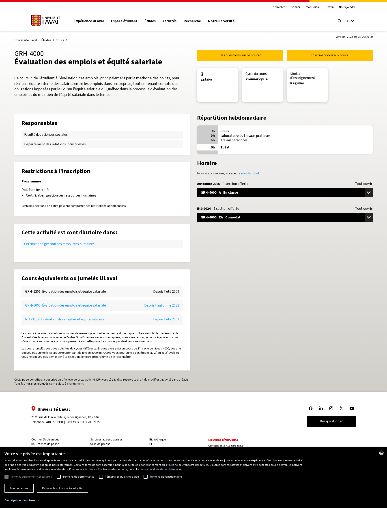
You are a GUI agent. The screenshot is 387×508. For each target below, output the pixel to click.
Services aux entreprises (106, 439)
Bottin (330, 7)
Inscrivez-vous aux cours (329, 55)
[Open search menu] (339, 21)
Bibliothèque (157, 439)
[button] (21, 500)
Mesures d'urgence (223, 440)
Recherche (192, 21)
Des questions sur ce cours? (240, 55)
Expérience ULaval (89, 21)
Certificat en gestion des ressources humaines (59, 243)
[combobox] (381, 453)
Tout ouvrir (363, 184)
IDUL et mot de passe (45, 444)
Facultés (169, 21)
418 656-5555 (234, 446)
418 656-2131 (54, 422)
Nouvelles (279, 7)
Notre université (221, 21)
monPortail (313, 7)
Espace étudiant (124, 21)
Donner (295, 7)
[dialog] (193, 477)
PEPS (152, 444)
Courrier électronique (45, 439)
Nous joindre (347, 7)
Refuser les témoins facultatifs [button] (62, 488)
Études (150, 21)
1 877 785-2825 (90, 422)
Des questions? (331, 421)
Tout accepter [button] (19, 488)
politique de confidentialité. (165, 469)
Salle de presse (100, 444)
